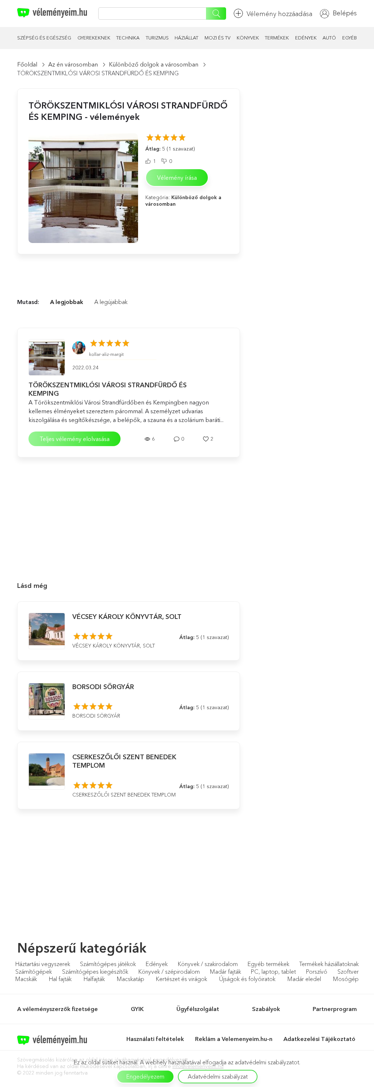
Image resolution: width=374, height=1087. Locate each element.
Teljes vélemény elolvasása (74, 438)
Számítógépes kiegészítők (95, 971)
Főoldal (27, 64)
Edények (306, 38)
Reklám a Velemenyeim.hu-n (233, 1038)
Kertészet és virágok (181, 979)
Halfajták (94, 979)
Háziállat (186, 38)
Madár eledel (304, 979)
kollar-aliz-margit (106, 354)
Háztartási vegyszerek (42, 964)
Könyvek (248, 38)
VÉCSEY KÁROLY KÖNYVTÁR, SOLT (127, 617)
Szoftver (348, 971)
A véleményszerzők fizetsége (57, 1008)
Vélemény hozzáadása (279, 14)
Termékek (277, 38)
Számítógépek (33, 971)
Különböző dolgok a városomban (153, 64)
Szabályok (266, 1008)
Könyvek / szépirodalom (169, 971)
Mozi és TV (217, 38)
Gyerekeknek (93, 38)
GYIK (137, 1008)
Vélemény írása (177, 177)
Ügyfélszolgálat (197, 1008)
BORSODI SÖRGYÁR (103, 687)
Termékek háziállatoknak (329, 964)
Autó (329, 38)
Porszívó (316, 971)
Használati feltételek (155, 1038)
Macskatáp (130, 979)
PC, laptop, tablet (273, 971)
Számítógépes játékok (108, 964)
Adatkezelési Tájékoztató (320, 1038)
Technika (128, 38)
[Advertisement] (128, 514)
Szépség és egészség (44, 38)
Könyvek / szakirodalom (208, 964)
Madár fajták (225, 971)
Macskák (26, 979)
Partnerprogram (335, 1008)
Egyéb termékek (268, 964)
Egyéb (349, 38)
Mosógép (346, 979)
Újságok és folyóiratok (247, 979)
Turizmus (157, 38)
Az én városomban (73, 64)
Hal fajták (60, 979)
